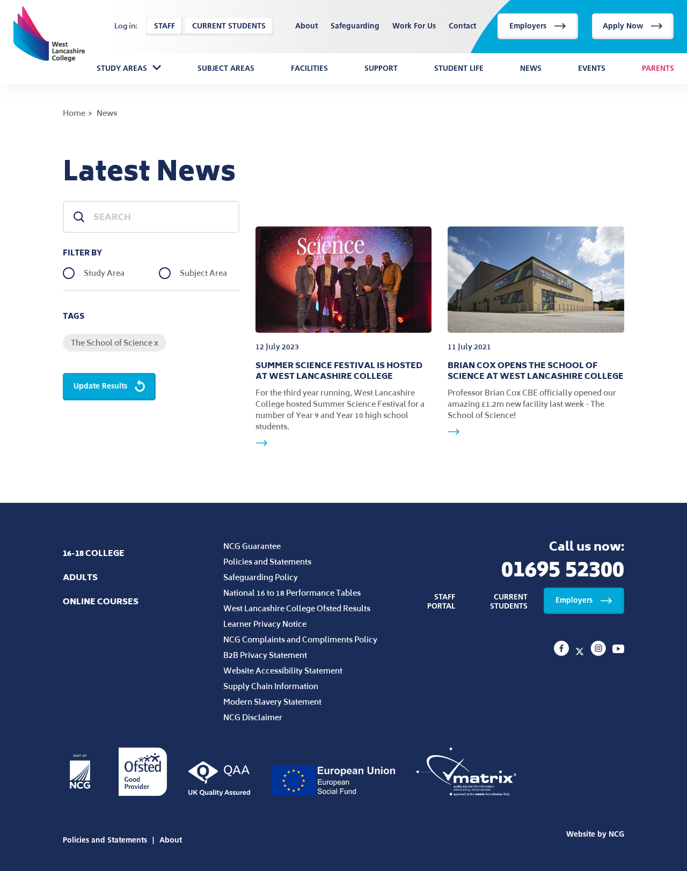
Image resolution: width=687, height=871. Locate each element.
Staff (164, 26)
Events (591, 68)
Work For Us (414, 26)
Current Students (229, 26)
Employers (527, 26)
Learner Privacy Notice (264, 624)
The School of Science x (114, 342)
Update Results (100, 386)
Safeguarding (355, 26)
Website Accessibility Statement (282, 670)
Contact (462, 26)
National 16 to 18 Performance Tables (292, 593)
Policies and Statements (267, 561)
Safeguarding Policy (260, 577)
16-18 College (94, 553)
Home (74, 113)
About (306, 26)
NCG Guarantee (252, 546)
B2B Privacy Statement (265, 655)
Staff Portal (441, 601)
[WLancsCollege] (580, 652)
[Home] (49, 26)
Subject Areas (226, 68)
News (531, 68)
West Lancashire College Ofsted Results (296, 608)
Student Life (459, 68)
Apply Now (623, 26)
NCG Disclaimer (252, 717)
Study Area (104, 273)
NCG (616, 834)
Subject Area (203, 273)
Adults (80, 577)
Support (381, 68)
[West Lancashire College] (562, 652)
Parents (658, 68)
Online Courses (100, 601)
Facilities (309, 68)
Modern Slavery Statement (272, 701)
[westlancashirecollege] (599, 652)
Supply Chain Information (270, 686)
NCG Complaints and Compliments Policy (300, 639)
